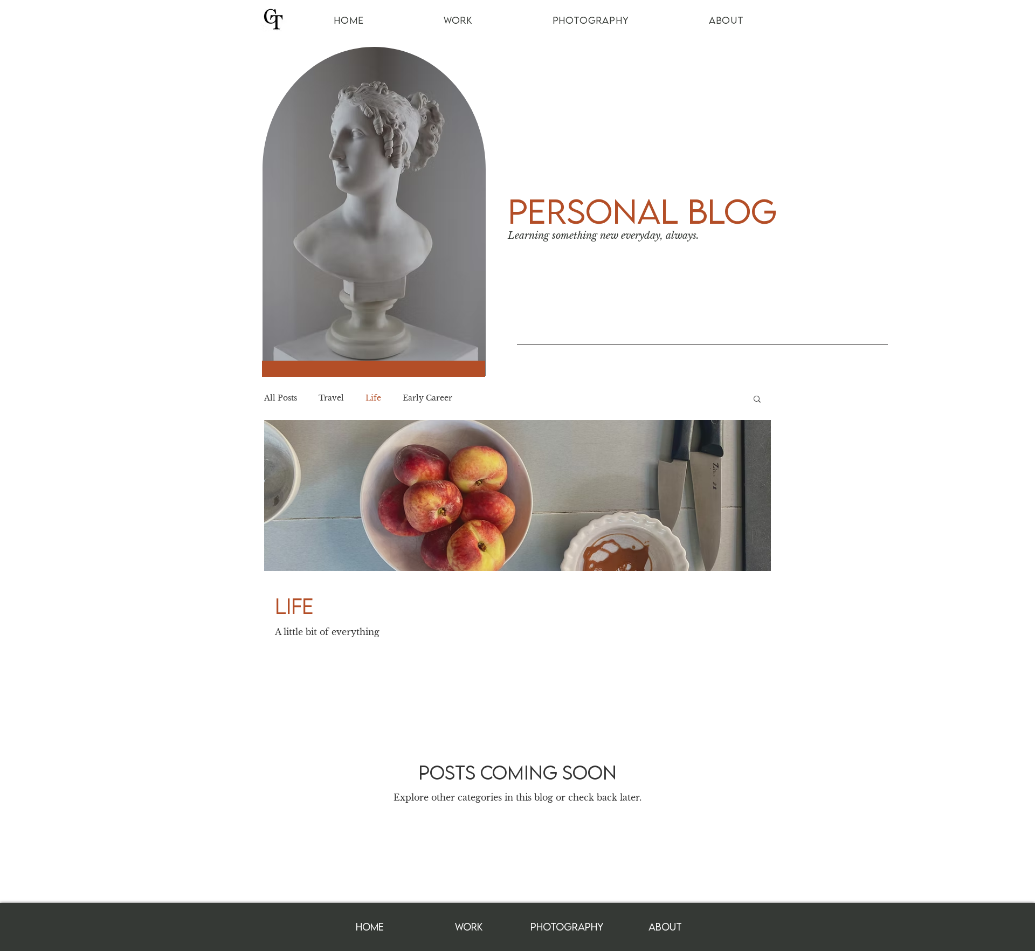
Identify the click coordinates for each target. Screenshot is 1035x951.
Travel (331, 398)
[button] (757, 399)
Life (373, 398)
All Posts (280, 398)
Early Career (427, 398)
